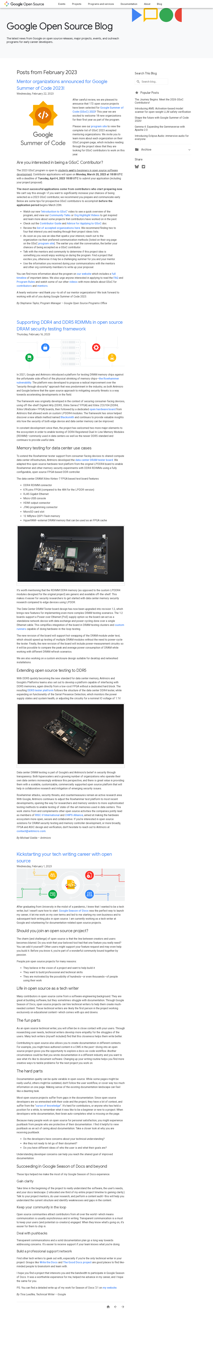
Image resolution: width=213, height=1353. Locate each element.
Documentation (129, 4)
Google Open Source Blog (60, 26)
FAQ (115, 277)
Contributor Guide (51, 223)
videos (73, 281)
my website (109, 1287)
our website (84, 273)
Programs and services (101, 4)
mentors (42, 285)
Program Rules (26, 281)
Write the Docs (49, 1262)
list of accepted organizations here (58, 228)
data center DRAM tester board (94, 460)
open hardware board (103, 409)
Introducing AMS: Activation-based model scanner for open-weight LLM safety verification (163, 110)
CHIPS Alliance (74, 815)
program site (99, 126)
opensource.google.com (24, 4)
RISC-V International (47, 815)
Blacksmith (67, 417)
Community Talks (60, 215)
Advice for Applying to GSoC (84, 223)
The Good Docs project (77, 1262)
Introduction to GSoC (54, 211)
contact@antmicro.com (31, 831)
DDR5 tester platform (40, 690)
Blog (159, 4)
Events (61, 4)
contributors (24, 285)
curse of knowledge (48, 1105)
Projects (76, 4)
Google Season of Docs (74, 910)
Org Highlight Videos (87, 215)
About (147, 4)
